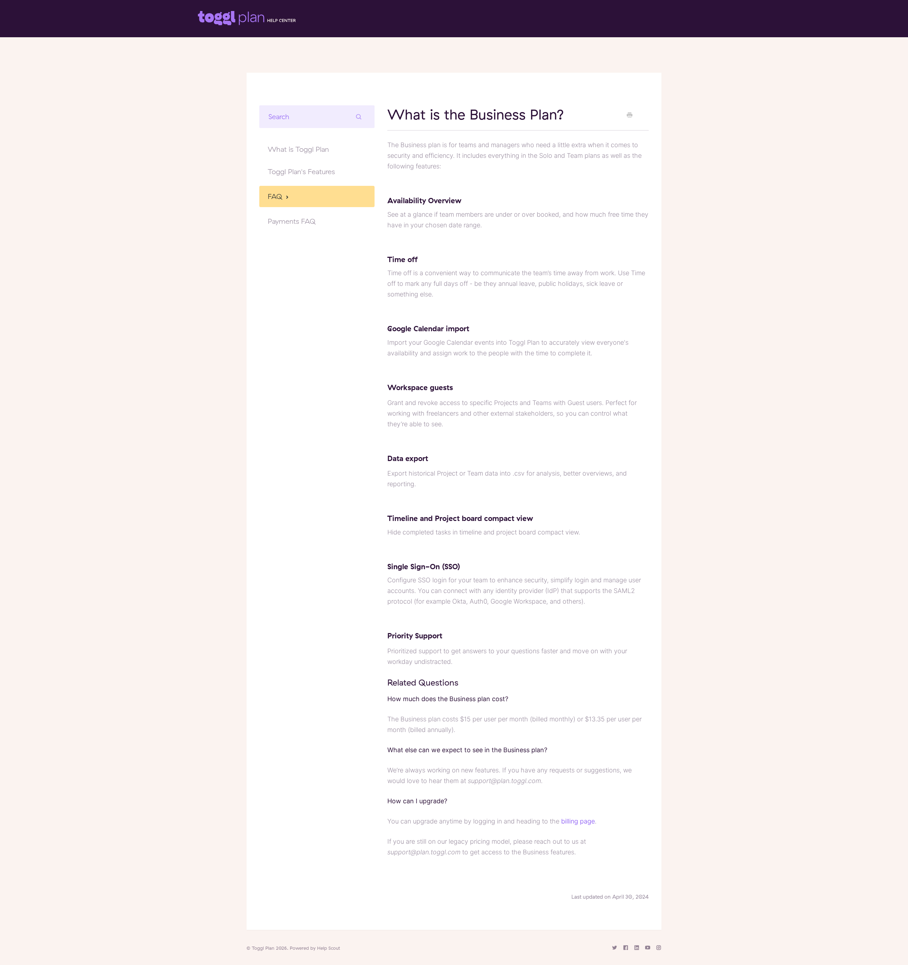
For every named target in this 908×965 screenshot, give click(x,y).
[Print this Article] (629, 115)
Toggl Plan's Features (301, 171)
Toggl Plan (263, 948)
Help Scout (328, 948)
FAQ (276, 196)
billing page (578, 821)
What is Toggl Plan (298, 149)
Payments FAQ (292, 221)
